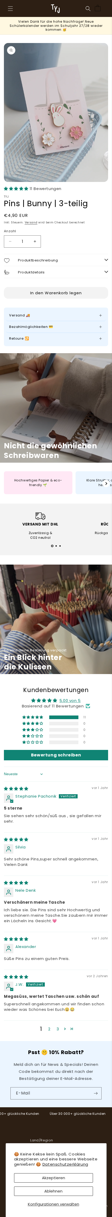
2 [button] (49, 1029)
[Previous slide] (6, 483)
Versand (31, 222)
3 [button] (58, 1029)
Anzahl (10, 231)
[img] (16, 788)
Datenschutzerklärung (65, 1164)
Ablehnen (53, 1191)
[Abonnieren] (95, 1093)
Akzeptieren (53, 1178)
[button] (10, 8)
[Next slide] (106, 483)
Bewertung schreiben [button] (56, 755)
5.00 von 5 (70, 700)
